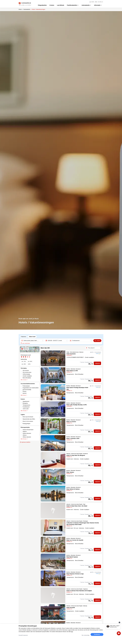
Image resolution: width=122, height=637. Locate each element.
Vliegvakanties (42, 5)
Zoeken (98, 340)
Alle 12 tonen (24, 379)
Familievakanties (72, 5)
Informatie (97, 5)
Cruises (51, 5)
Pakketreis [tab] (23, 336)
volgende (97, 363)
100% (29, 364)
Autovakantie (86, 5)
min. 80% (30, 361)
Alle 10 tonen (24, 410)
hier (72, 631)
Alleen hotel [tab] (32, 336)
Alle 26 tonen (24, 438)
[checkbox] (30, 386)
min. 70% (24, 361)
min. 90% (24, 364)
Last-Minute (60, 5)
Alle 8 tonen (23, 395)
